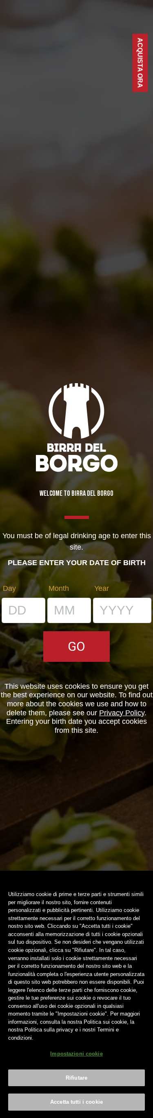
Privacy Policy (121, 713)
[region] (76, 994)
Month (59, 588)
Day (9, 588)
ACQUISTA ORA (140, 63)
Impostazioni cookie (76, 1054)
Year (101, 588)
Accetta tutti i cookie (76, 1102)
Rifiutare (76, 1078)
